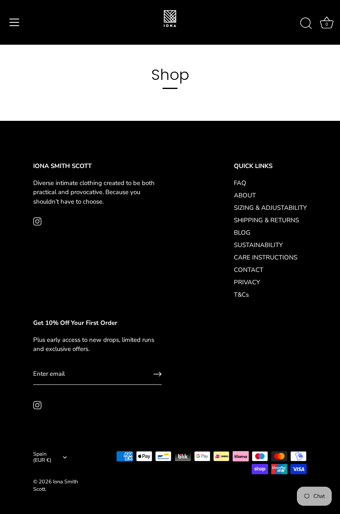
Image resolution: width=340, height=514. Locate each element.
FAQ (240, 183)
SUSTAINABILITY (258, 245)
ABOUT (245, 195)
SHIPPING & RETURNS (266, 220)
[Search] (306, 23)
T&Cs (241, 295)
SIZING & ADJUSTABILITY (270, 208)
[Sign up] (157, 374)
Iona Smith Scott (55, 485)
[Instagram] (37, 220)
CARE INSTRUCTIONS (265, 257)
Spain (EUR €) (42, 457)
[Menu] (14, 22)
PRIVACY (247, 282)
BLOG (242, 232)
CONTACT (248, 270)
